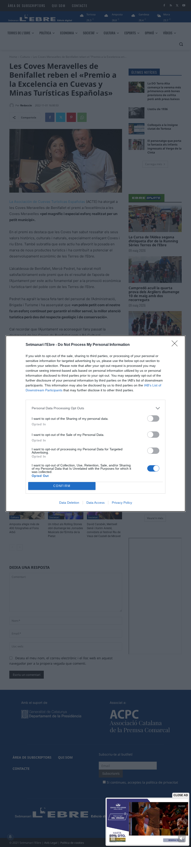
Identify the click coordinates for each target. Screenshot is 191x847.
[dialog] (95, 423)
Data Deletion (69, 502)
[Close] (176, 344)
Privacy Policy (122, 502)
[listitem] (95, 408)
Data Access (95, 502)
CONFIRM (62, 486)
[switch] (153, 418)
